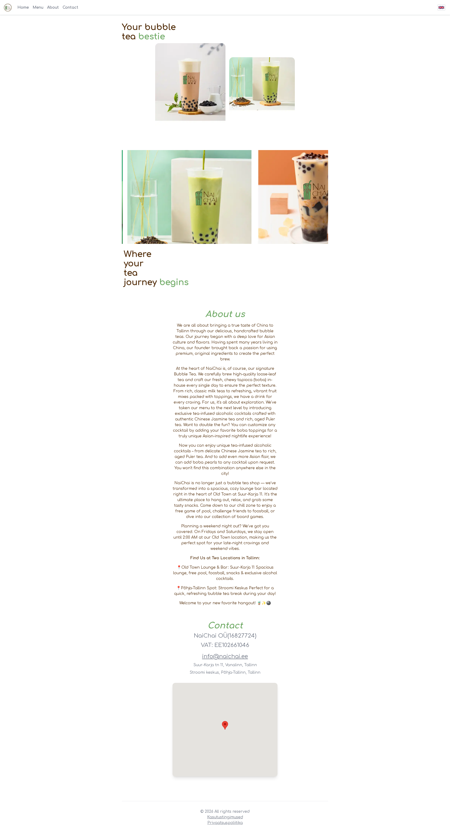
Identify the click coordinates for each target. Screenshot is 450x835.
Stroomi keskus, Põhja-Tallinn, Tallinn (225, 672)
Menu (38, 7)
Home (23, 7)
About (53, 7)
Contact (70, 7)
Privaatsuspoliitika (225, 823)
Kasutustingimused (225, 817)
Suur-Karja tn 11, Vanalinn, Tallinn (225, 665)
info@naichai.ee (225, 656)
